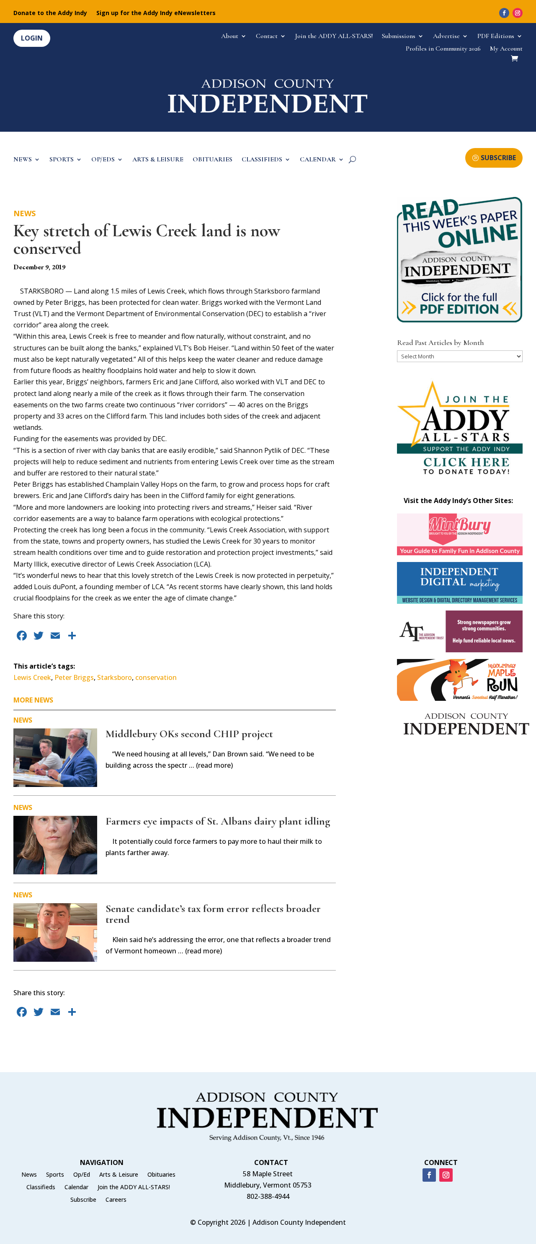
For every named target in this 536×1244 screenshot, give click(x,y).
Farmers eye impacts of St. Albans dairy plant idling (218, 821)
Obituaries (161, 1175)
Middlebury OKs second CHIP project (189, 733)
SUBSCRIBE (498, 157)
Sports (55, 1175)
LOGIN (32, 38)
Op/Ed (81, 1175)
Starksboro (114, 677)
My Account (506, 49)
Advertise (446, 36)
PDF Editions (495, 36)
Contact (267, 36)
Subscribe (83, 1200)
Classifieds (40, 1187)
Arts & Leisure (118, 1175)
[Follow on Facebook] (504, 13)
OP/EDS (103, 159)
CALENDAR (318, 159)
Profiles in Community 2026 (443, 49)
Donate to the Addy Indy (50, 13)
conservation (156, 677)
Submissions (398, 36)
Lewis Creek (32, 677)
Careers (116, 1200)
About (229, 36)
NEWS (22, 159)
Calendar (76, 1187)
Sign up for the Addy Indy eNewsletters (156, 13)
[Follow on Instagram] (518, 13)
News (24, 213)
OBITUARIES (212, 159)
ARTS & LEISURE (157, 159)
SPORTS (61, 159)
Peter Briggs (74, 677)
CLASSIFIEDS (262, 159)
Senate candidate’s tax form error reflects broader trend (213, 914)
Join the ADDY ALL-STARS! (334, 36)
